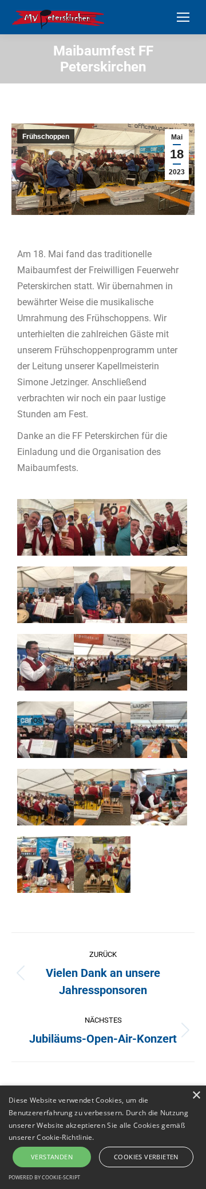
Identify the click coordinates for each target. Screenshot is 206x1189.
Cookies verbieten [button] (146, 1156)
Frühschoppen (45, 137)
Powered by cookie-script (44, 1177)
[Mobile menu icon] (183, 17)
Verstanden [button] (52, 1156)
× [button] (196, 1095)
